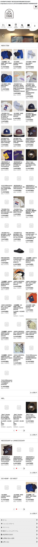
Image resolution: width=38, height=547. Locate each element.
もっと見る (33, 392)
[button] (22, 26)
